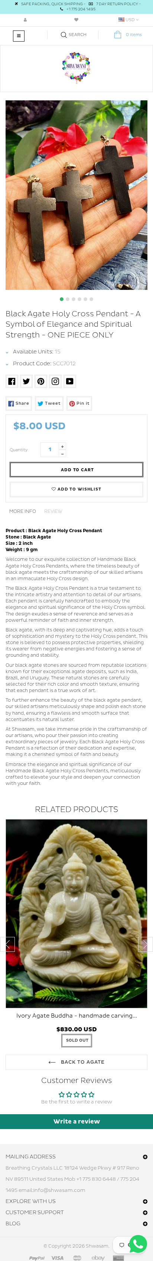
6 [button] (91, 299)
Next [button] (145, 944)
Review (53, 511)
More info (22, 511)
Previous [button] (7, 944)
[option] (76, 195)
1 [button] (62, 299)
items (134, 34)
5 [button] (85, 299)
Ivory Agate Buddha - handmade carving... (76, 1015)
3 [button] (73, 299)
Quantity (19, 449)
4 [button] (79, 299)
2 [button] (67, 299)
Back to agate (82, 1062)
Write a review (76, 1121)
